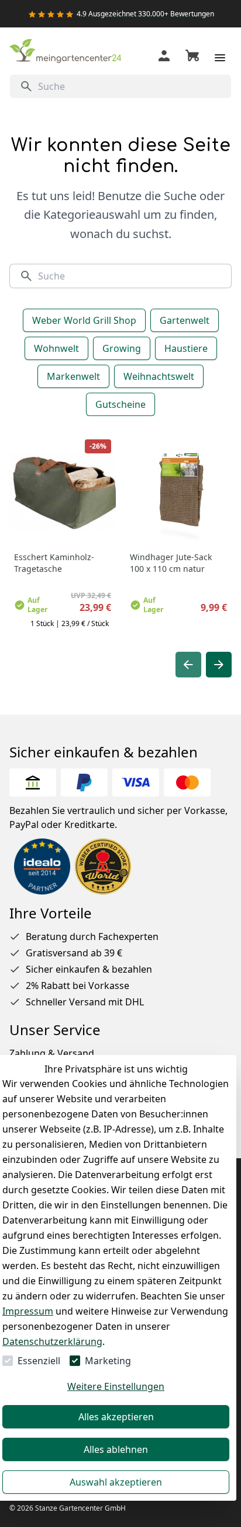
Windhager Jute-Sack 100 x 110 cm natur (171, 562)
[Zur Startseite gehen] (67, 53)
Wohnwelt (56, 348)
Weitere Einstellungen (115, 1386)
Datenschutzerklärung (52, 1341)
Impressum (27, 1311)
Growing (121, 348)
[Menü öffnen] (220, 57)
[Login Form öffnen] (164, 58)
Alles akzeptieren (116, 1416)
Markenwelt (73, 376)
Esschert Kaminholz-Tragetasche (54, 562)
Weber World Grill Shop (84, 320)
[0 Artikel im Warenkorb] (192, 58)
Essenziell (39, 1360)
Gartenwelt (184, 320)
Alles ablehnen (116, 1449)
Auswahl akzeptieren (116, 1482)
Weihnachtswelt (158, 376)
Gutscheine (120, 404)
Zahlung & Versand (51, 1053)
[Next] (219, 664)
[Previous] (188, 664)
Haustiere (186, 348)
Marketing (108, 1360)
